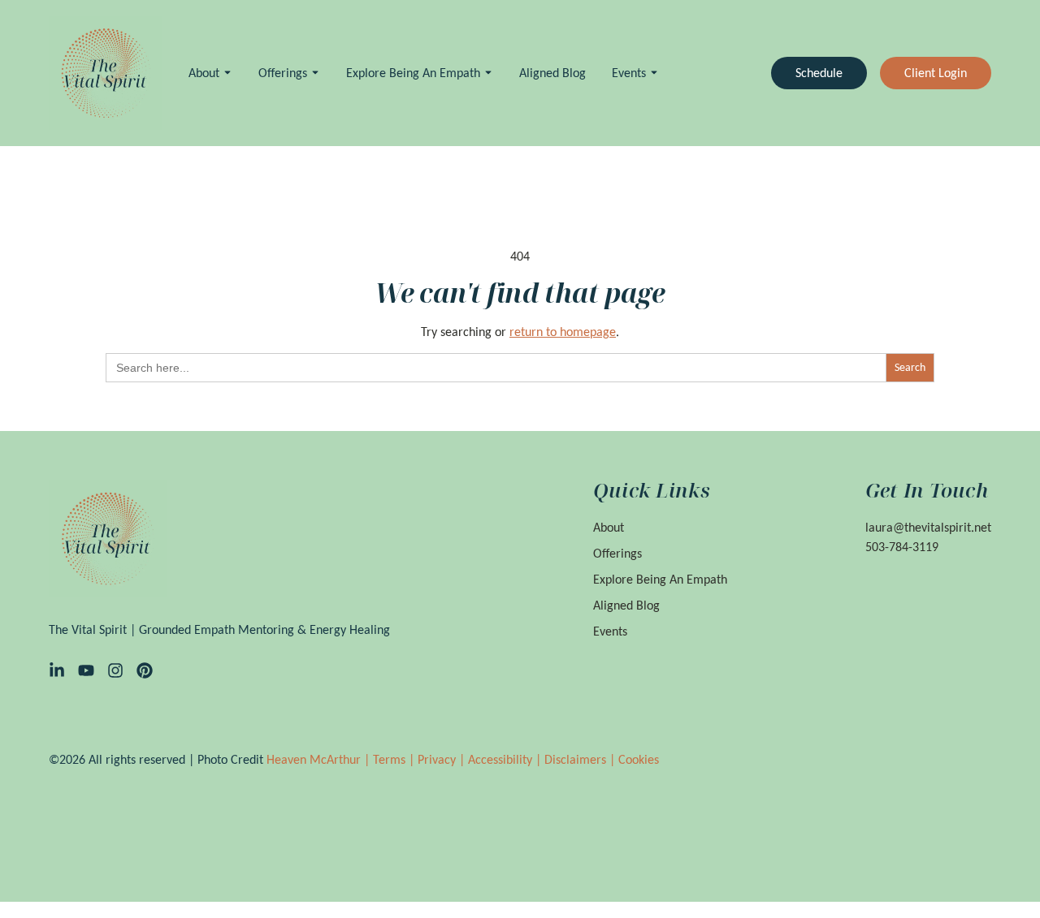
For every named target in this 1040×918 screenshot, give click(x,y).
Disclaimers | (581, 759)
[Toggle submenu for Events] (652, 72)
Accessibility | (506, 759)
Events (629, 72)
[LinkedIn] (57, 670)
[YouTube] (86, 670)
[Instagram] (115, 670)
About (203, 72)
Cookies (638, 759)
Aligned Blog (552, 72)
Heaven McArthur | (319, 759)
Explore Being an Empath (413, 72)
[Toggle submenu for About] (225, 72)
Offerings (282, 72)
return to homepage (562, 331)
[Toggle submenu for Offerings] (313, 72)
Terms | (395, 759)
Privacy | (443, 759)
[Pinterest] (144, 670)
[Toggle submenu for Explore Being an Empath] (486, 72)
